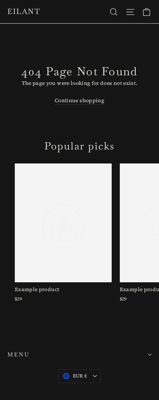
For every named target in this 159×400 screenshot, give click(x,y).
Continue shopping (79, 100)
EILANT (23, 11)
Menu (18, 354)
